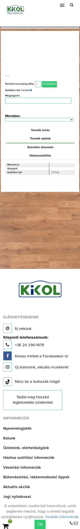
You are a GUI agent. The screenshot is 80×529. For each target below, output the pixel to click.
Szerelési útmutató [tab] (40, 147)
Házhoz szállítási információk (28, 458)
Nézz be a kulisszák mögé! (37, 382)
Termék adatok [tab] (40, 138)
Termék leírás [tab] (40, 130)
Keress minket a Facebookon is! (41, 356)
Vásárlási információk (22, 468)
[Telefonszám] (71, 523)
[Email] (76, 523)
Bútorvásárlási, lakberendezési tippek (36, 477)
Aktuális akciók (16, 487)
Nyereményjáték (17, 428)
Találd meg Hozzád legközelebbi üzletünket (33, 400)
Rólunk (9, 438)
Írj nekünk (22, 329)
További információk (62, 517)
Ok (40, 524)
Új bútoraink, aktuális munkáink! (41, 367)
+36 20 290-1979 (25, 341)
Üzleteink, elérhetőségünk (26, 448)
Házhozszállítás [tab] (40, 155)
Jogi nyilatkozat (17, 497)
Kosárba (49, 84)
